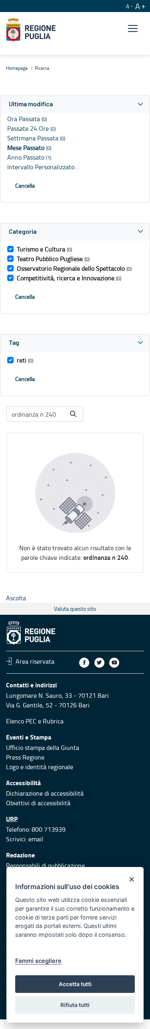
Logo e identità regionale (39, 766)
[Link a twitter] (99, 663)
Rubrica (53, 721)
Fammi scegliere (38, 960)
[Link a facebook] (84, 663)
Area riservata (35, 661)
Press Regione (25, 757)
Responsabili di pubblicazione (45, 865)
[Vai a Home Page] (31, 30)
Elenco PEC (21, 721)
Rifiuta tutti (75, 1005)
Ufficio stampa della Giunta (42, 747)
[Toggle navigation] (133, 28)
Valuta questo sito (75, 608)
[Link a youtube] (114, 663)
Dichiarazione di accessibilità (45, 793)
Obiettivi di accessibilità (38, 802)
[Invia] (73, 413)
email (35, 839)
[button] (75, 104)
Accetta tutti (75, 984)
